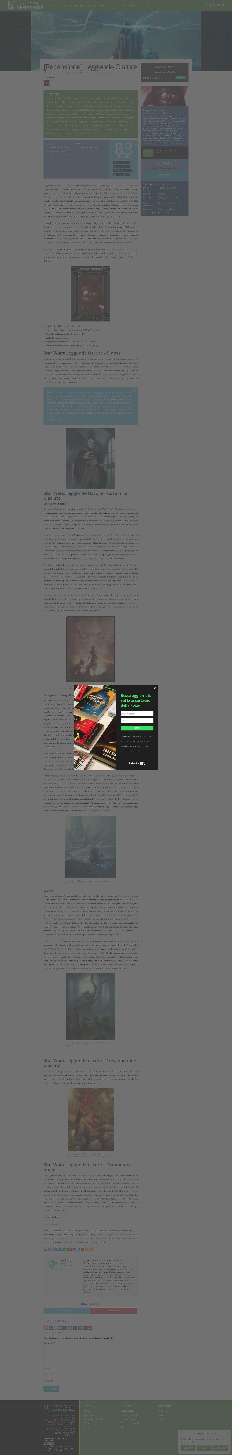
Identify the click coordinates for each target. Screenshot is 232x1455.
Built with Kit (137, 763)
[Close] (154, 688)
